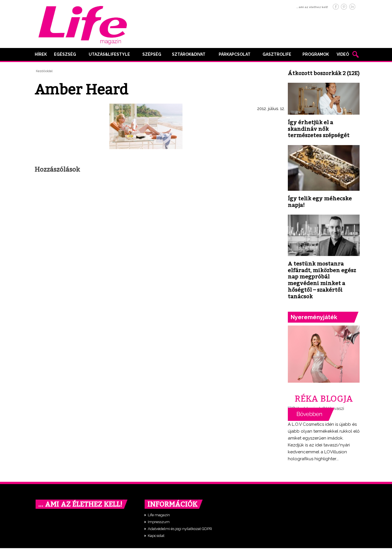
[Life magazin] (82, 24)
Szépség (151, 54)
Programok (315, 54)
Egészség (65, 54)
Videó (343, 54)
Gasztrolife (277, 54)
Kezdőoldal (44, 71)
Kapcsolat (156, 535)
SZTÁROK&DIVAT (188, 54)
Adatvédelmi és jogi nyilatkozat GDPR (180, 529)
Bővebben (311, 414)
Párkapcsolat (235, 54)
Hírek (41, 54)
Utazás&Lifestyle (109, 54)
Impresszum (159, 522)
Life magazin (159, 515)
